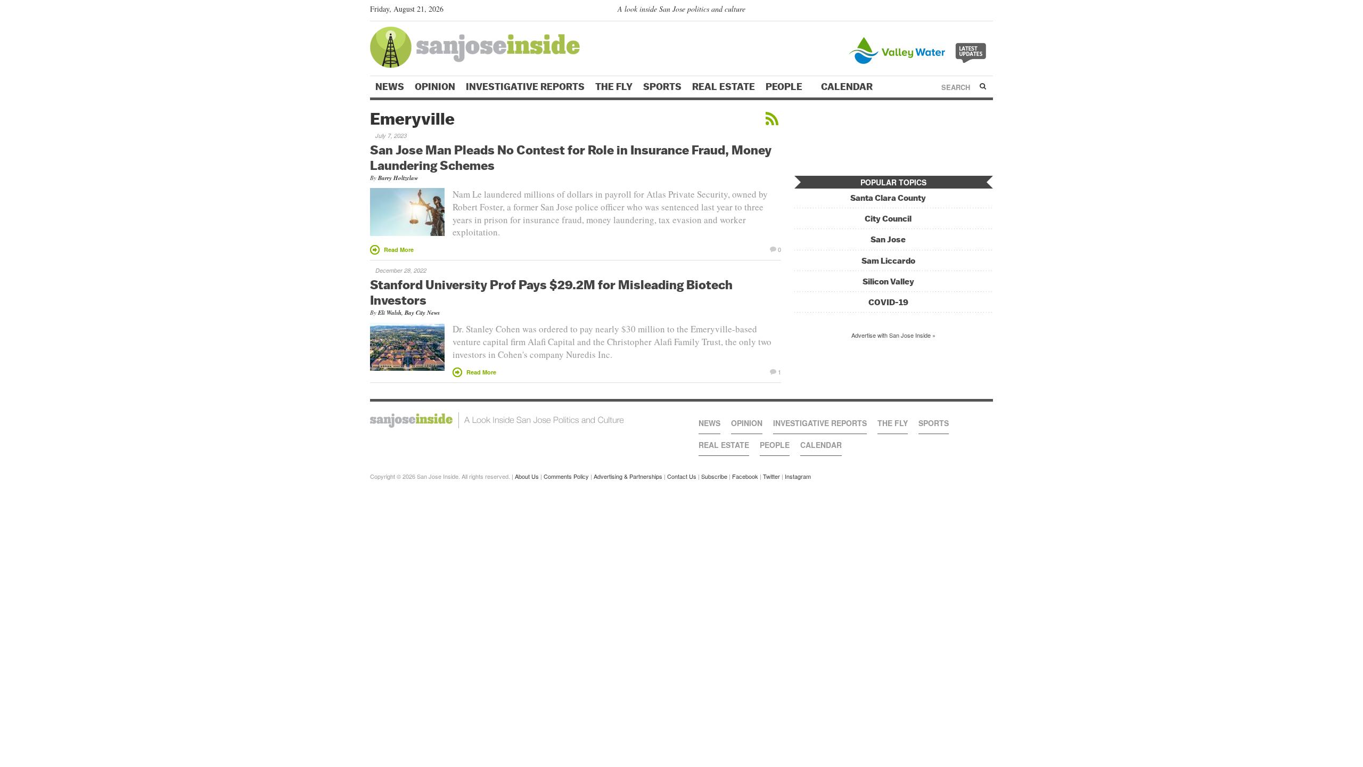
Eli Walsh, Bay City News (409, 312)
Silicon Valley (888, 281)
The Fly (614, 87)
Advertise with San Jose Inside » (893, 335)
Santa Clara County (888, 198)
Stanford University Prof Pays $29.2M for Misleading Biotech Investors (551, 292)
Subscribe (714, 476)
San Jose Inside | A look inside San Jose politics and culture (497, 420)
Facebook (745, 476)
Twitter (771, 476)
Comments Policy (566, 476)
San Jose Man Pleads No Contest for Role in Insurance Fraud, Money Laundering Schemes (570, 157)
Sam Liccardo (888, 261)
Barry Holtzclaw (398, 178)
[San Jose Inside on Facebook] (972, 11)
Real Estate (723, 87)
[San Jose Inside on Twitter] (956, 11)
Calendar (848, 87)
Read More (399, 250)
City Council (888, 219)
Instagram (798, 476)
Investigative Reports (525, 87)
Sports (662, 87)
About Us (527, 476)
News (389, 87)
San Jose (888, 239)
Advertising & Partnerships (628, 476)
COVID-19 (888, 302)
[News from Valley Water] (920, 49)
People (785, 87)
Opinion (435, 87)
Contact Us (681, 476)
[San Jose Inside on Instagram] (987, 11)
